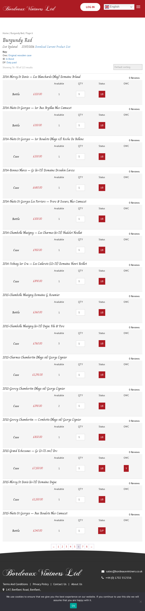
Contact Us (59, 584)
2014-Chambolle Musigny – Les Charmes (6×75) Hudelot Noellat (42, 232)
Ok (73, 605)
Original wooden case (19, 55)
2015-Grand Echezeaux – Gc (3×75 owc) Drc (30, 450)
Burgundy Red (17, 33)
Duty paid (12, 62)
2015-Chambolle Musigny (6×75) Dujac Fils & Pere (33, 326)
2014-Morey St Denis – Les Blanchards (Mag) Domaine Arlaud (41, 76)
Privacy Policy (41, 584)
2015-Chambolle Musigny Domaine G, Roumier (31, 294)
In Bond (10, 58)
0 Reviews (134, 77)
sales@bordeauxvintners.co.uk (124, 571)
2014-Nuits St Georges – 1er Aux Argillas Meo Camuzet (37, 107)
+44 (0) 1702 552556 (118, 577)
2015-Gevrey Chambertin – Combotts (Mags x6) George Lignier (42, 419)
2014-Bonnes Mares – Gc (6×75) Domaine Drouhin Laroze (39, 170)
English (114, 6)
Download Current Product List (52, 47)
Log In (90, 7)
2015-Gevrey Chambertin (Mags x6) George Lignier (34, 388)
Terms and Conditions (15, 584)
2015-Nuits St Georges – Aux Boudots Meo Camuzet (35, 513)
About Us (76, 584)
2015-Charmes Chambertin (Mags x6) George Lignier (35, 357)
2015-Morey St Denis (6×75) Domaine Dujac (30, 482)
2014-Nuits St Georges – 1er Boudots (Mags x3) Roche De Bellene (43, 139)
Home (6, 33)
